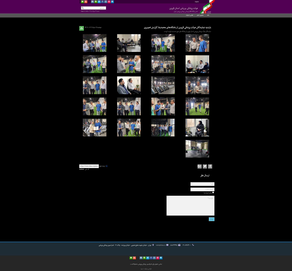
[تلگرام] (112, 1)
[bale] (95, 1)
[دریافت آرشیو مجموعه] (81, 28)
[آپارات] (109, 1)
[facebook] (102, 1)
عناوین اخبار (200, 15)
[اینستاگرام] (105, 1)
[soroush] (92, 1)
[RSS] (85, 1)
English (197, 2)
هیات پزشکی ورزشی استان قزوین (183, 9)
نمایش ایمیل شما (208, 193)
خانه (208, 15)
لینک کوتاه (102, 166)
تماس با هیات (189, 15)
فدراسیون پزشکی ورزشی (205, 8)
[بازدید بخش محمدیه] (197, 43)
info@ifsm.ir (161, 245)
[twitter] (99, 1)
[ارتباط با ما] (82, 1)
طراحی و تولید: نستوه (146, 269)
